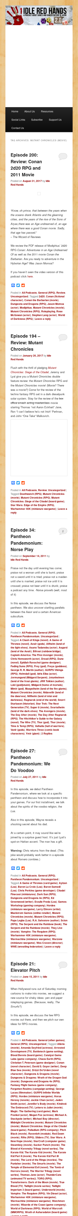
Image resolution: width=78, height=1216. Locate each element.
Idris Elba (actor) (47, 673)
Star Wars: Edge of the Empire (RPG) (32, 505)
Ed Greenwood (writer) (32, 899)
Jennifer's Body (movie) (41, 1104)
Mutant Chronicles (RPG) (25, 311)
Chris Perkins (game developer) (37, 890)
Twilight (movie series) (37, 1186)
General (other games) (51, 1040)
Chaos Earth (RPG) (49, 1059)
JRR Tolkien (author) (52, 681)
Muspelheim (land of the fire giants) (46, 688)
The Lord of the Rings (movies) (39, 1160)
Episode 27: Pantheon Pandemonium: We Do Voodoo (30, 760)
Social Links (18, 119)
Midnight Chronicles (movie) (27, 1122)
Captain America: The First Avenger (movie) (37, 655)
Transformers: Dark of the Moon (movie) (34, 1182)
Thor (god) (43, 722)
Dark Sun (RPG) (46, 894)
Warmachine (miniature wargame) (31, 939)
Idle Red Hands (19, 559)
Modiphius (26, 307)
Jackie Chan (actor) (42, 1100)
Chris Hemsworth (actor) (25, 659)
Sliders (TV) (42, 1137)
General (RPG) (46, 292)
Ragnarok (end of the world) (40, 700)
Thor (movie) (57, 722)
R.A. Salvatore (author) (45, 920)
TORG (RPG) (44, 1178)
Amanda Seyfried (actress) (37, 1047)
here (30, 276)
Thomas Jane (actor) (32, 1175)
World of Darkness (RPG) (25, 1208)
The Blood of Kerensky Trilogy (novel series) (38, 1146)
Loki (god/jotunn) (20, 685)
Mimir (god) (17, 688)
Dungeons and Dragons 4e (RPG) (30, 898)
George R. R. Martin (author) (27, 670)
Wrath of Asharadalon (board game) (46, 1212)
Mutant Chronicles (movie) (48, 307)
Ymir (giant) (33, 733)
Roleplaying (48, 311)
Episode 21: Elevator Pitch (25, 966)
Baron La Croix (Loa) (30, 887)
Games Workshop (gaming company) (39, 903)
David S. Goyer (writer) (45, 1066)
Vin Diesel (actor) (56, 1193)
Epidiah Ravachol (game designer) (40, 662)
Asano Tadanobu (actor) (43, 647)
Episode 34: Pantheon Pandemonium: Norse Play (27, 540)
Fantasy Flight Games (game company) (34, 1085)
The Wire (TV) (28, 722)
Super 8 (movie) (39, 707)
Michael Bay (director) (46, 1118)
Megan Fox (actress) (41, 1115)
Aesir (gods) (37, 644)
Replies (46, 733)
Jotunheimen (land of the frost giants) (37, 679)
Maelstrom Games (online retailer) (31, 913)
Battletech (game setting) (48, 1051)
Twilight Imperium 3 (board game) (36, 1187)
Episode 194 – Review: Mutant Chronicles (27, 342)
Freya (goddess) (57, 666)
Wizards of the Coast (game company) (43, 1204)
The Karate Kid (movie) (38, 1152)
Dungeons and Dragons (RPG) (28, 304)
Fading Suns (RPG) (22, 666)
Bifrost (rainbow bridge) (47, 651)
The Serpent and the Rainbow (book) (40, 924)
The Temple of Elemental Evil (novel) (36, 1165)
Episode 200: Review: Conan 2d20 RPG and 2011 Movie (26, 165)
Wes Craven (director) (49, 943)
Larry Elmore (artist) (48, 909)
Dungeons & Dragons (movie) (41, 1074)
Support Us (55, 119)
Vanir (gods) (18, 730)
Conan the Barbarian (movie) (41, 300)
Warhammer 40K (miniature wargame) (33, 509)
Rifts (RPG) (27, 1137)
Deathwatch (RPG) (31, 494)
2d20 (42, 296)
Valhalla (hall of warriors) (49, 726)
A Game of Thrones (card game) (39, 883)
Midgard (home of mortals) (47, 685)
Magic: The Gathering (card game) (31, 1111)
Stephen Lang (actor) (44, 315)
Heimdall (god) (27, 673)
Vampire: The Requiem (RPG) (38, 931)
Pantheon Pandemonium (25, 636)
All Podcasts (29, 292)
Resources (47, 111)
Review (60, 292)
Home (14, 111)
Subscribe (37, 119)
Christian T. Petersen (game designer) (33, 1062)
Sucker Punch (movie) (46, 1145)
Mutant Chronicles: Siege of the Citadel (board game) (37, 499)
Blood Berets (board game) (27, 1055)
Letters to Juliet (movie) (49, 1107)
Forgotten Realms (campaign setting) (32, 1089)
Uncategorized (19, 296)
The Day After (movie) (24, 715)
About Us (29, 111)
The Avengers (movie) (52, 711)
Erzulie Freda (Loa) (46, 901)
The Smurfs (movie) (43, 1163)
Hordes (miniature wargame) (33, 907)
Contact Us (17, 128)
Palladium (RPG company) (43, 1130)
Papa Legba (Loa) (21, 920)
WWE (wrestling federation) (27, 946)
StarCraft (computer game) (49, 1141)
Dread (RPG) (48, 659)
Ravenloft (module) (39, 1133)
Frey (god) (40, 666)
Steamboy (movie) (21, 1145)
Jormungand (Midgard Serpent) (29, 677)
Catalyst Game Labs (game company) (36, 1057)
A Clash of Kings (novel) (34, 640)
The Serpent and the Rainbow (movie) (39, 926)
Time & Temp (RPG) (22, 726)
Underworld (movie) (53, 1189)
